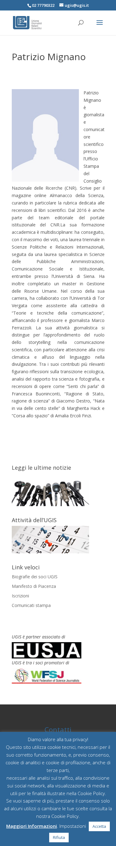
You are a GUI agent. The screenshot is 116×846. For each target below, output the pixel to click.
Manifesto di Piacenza (34, 586)
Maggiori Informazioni (31, 826)
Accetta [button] (99, 826)
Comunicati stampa (31, 605)
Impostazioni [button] (72, 826)
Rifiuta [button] (59, 837)
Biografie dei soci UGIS (35, 577)
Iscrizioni (20, 596)
